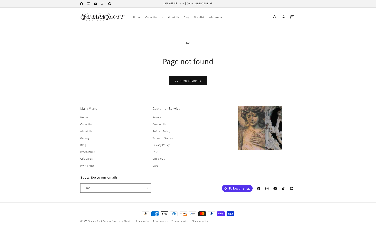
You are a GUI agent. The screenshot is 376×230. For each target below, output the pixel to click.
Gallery (84, 138)
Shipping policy (200, 221)
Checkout (159, 158)
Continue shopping (188, 80)
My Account (87, 152)
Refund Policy (161, 131)
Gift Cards (86, 158)
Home (84, 117)
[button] (154, 17)
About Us (86, 131)
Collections (87, 124)
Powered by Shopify (121, 221)
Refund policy (142, 221)
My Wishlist (87, 165)
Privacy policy (160, 221)
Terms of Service (163, 138)
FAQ (155, 152)
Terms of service (180, 221)
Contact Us (159, 124)
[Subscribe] (146, 188)
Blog (83, 145)
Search (157, 117)
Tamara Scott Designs (99, 221)
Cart (155, 165)
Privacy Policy (161, 145)
